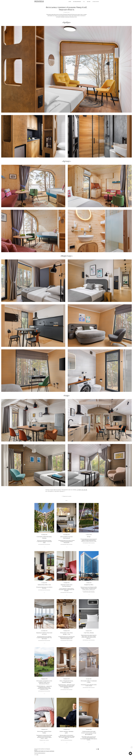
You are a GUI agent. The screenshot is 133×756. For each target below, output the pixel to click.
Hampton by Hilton (88, 584)
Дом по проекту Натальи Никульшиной (66, 537)
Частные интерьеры (77, 1)
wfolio (37, 754)
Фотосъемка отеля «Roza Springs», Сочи (66, 633)
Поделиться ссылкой (67, 496)
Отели (70, 1)
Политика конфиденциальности (39, 752)
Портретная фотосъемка (66, 740)
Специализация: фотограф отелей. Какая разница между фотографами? (88, 733)
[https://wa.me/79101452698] (96, 749)
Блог (84, 1)
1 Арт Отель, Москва (89, 632)
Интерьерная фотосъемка (44, 544)
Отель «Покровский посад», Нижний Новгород (66, 681)
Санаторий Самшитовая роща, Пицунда (44, 537)
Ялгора (89, 536)
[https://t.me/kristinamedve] (98, 749)
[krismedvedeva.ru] (39, 1)
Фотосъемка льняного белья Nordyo (44, 732)
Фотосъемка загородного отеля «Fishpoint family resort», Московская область (44, 682)
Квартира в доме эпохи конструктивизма (66, 585)
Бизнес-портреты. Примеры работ (66, 732)
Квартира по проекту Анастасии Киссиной (44, 633)
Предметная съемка (44, 740)
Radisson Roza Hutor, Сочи (44, 584)
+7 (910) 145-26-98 (95, 1)
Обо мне (88, 1)
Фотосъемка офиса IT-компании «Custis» (89, 681)
